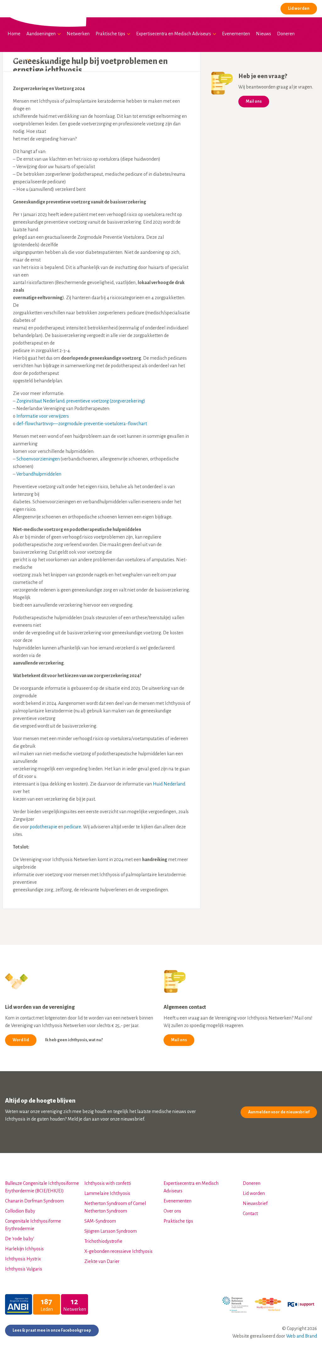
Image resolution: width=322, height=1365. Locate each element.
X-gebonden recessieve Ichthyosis (118, 1251)
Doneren (286, 33)
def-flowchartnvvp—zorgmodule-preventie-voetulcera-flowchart (81, 423)
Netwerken (78, 33)
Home (14, 33)
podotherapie (43, 826)
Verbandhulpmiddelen (38, 474)
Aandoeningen (41, 33)
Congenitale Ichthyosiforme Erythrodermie (33, 1225)
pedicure (72, 826)
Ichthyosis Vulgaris (23, 1268)
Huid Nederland (169, 783)
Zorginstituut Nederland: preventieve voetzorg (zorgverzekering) (80, 400)
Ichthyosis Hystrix (23, 1258)
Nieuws (263, 33)
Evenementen (236, 33)
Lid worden (298, 8)
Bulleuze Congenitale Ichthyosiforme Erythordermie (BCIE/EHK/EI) (42, 1187)
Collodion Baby (20, 1211)
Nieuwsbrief (255, 1203)
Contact (43, 59)
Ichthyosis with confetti (107, 1183)
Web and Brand (301, 1336)
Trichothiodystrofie (103, 1241)
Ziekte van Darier (101, 1261)
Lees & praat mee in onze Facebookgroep (52, 1330)
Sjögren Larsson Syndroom (110, 1231)
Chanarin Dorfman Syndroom (34, 1200)
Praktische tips (110, 33)
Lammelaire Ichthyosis (107, 1193)
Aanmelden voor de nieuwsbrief (278, 1112)
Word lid (21, 1040)
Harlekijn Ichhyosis (24, 1248)
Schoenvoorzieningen (38, 458)
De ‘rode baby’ (19, 1238)
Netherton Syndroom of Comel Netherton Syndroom (115, 1207)
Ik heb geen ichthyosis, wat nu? (74, 1040)
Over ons (16, 59)
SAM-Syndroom (100, 1221)
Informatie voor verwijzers (42, 416)
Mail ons (254, 101)
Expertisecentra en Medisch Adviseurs (173, 33)
